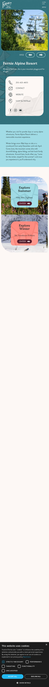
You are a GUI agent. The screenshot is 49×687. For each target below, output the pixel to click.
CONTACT (20, 88)
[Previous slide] (30, 54)
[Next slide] (41, 54)
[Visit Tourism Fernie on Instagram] (15, 110)
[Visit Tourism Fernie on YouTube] (20, 110)
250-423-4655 (22, 82)
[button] (24, 682)
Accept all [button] (12, 676)
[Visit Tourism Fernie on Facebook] (10, 110)
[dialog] (24, 664)
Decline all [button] (36, 676)
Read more (27, 657)
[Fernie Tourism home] (6, 4)
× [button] (46, 645)
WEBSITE (19, 94)
